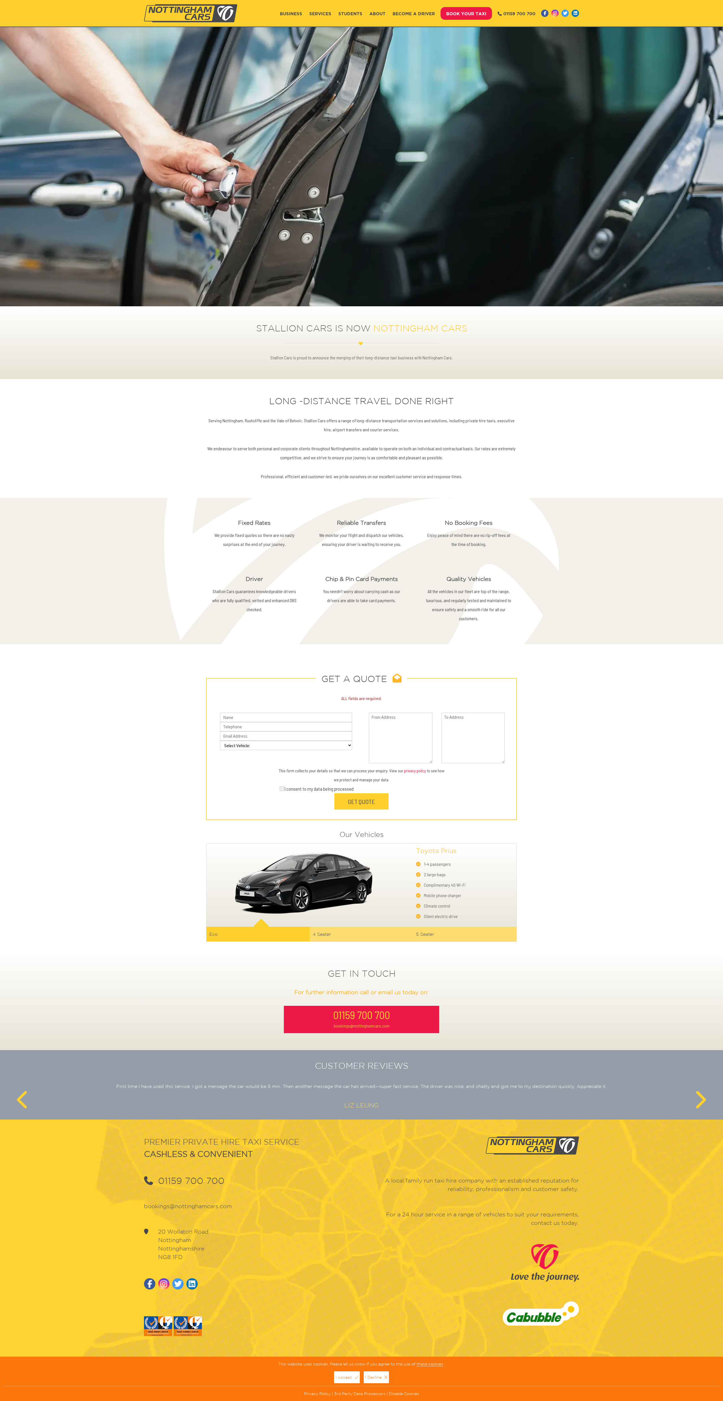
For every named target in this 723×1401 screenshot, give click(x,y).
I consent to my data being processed (319, 789)
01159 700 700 (519, 13)
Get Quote (361, 801)
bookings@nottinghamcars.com (361, 1025)
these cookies (430, 1364)
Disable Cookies (404, 1393)
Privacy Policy (317, 1393)
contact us (545, 1223)
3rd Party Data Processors (360, 1393)
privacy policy (415, 770)
